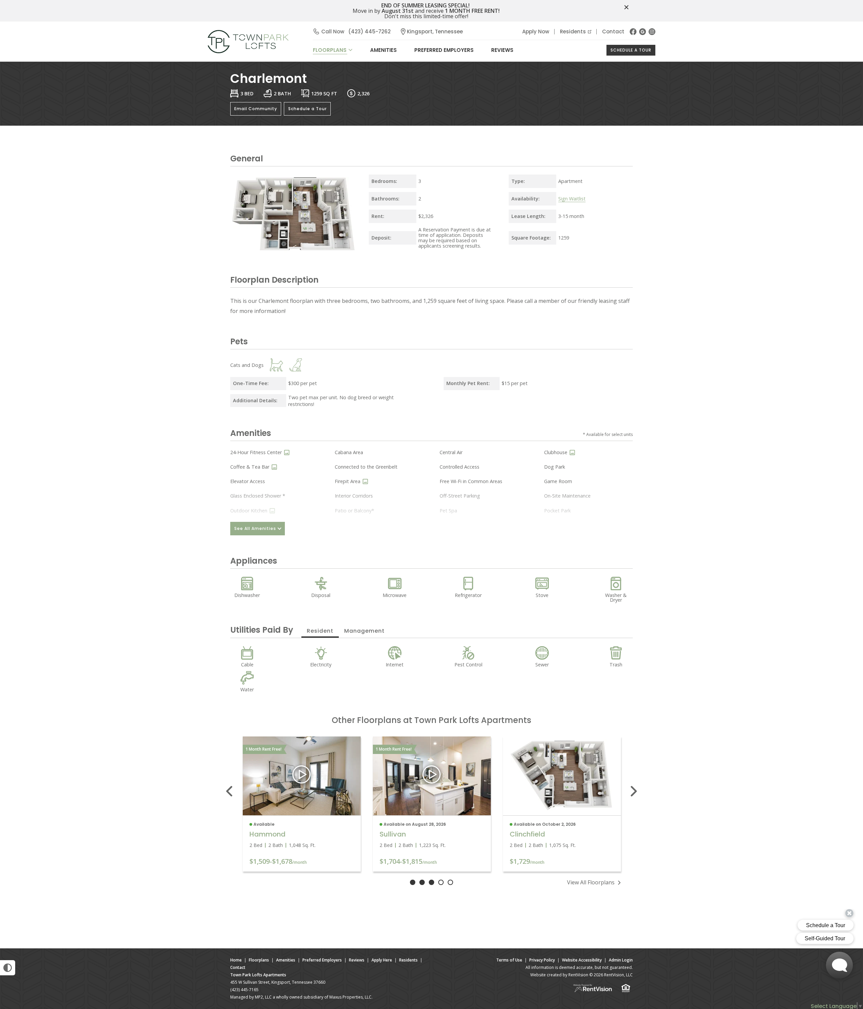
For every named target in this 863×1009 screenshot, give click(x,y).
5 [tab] (450, 882)
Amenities (285, 960)
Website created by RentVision (559, 975)
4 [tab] (441, 882)
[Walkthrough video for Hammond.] (301, 776)
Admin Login (621, 960)
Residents (573, 31)
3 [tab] (431, 882)
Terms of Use (509, 960)
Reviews (502, 50)
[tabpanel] (302, 803)
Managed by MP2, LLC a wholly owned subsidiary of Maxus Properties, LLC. (301, 997)
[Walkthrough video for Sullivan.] (431, 776)
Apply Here (381, 960)
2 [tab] (422, 882)
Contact (613, 31)
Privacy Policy (542, 960)
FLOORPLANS (330, 50)
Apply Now (535, 31)
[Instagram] (652, 31)
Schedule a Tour (631, 50)
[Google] (642, 31)
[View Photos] (286, 452)
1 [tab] (412, 882)
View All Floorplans (591, 882)
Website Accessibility (582, 960)
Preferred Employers (444, 50)
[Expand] (351, 248)
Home (236, 960)
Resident (320, 631)
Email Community (255, 109)
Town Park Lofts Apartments (258, 975)
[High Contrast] (7, 967)
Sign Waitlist (572, 198)
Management (364, 631)
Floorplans (259, 960)
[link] (562, 775)
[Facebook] (633, 31)
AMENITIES (383, 50)
